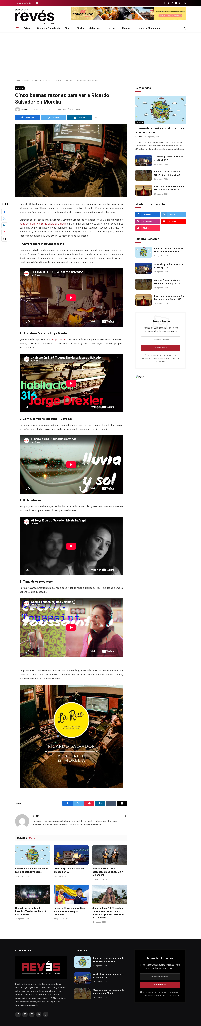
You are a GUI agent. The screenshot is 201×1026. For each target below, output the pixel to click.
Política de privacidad (169, 995)
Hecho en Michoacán (148, 28)
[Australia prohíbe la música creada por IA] (71, 855)
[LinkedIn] (4, 225)
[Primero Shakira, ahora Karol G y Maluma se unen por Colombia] (71, 894)
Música (126, 28)
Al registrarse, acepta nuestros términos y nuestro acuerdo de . (160, 358)
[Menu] (17, 28)
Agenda (19, 88)
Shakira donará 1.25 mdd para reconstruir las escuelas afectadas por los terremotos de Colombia (109, 913)
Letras (111, 28)
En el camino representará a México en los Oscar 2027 (169, 188)
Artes (27, 28)
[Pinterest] (4, 232)
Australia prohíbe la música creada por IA (69, 870)
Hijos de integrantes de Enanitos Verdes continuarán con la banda (31, 911)
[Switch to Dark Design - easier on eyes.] (184, 3)
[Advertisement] (100, 55)
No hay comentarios (57, 109)
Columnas (94, 28)
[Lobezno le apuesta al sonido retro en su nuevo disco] (32, 855)
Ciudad (80, 28)
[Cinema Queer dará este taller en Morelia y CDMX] (143, 175)
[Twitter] (4, 218)
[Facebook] (4, 211)
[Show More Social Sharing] (95, 117)
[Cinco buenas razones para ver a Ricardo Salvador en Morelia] (71, 160)
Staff (26, 109)
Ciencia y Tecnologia (48, 28)
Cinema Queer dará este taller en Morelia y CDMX (167, 173)
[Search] (37, 3)
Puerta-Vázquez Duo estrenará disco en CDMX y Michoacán (107, 872)
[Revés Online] (34, 16)
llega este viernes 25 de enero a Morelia (43, 223)
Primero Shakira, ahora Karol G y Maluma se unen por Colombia (71, 911)
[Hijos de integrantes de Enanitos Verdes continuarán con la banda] (32, 894)
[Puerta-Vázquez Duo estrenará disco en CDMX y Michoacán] (109, 855)
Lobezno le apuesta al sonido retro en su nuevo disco (31, 870)
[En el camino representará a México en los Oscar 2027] (143, 190)
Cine (67, 28)
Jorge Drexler (59, 339)
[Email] (4, 239)
